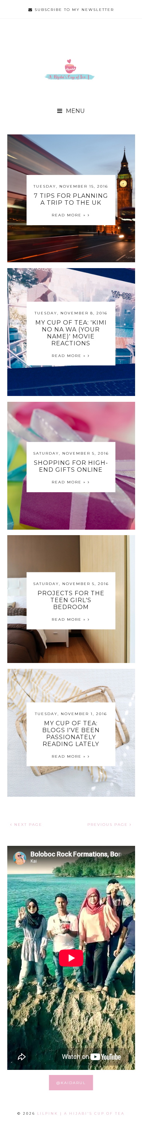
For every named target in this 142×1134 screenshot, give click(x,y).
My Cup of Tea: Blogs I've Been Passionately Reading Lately (71, 734)
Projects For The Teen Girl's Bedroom (71, 600)
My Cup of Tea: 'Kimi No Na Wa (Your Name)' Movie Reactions (71, 333)
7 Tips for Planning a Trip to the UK (71, 199)
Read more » (70, 215)
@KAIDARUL (71, 1082)
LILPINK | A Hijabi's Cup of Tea (81, 1113)
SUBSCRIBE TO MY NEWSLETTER (73, 9)
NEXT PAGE (27, 824)
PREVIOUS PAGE (108, 824)
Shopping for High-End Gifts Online (71, 467)
